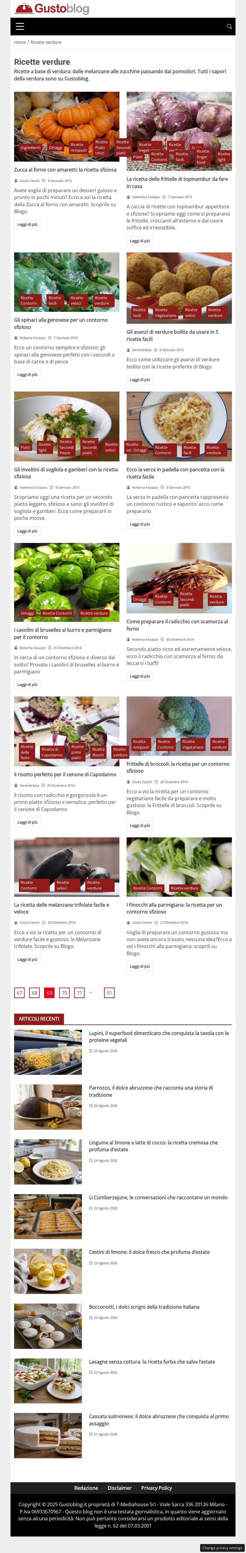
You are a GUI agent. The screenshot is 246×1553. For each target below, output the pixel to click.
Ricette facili (182, 156)
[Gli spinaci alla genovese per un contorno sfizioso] (66, 282)
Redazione (86, 1488)
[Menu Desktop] (20, 26)
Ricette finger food (203, 156)
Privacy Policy (156, 1488)
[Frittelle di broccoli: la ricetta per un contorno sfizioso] (179, 726)
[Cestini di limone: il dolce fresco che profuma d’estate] (48, 1271)
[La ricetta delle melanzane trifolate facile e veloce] (66, 867)
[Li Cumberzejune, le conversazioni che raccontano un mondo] (48, 1216)
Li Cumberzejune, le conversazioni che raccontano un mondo (158, 1197)
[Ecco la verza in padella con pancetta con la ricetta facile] (179, 427)
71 (79, 993)
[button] (229, 26)
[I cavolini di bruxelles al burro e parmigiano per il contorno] (66, 582)
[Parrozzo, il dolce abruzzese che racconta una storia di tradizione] (48, 1107)
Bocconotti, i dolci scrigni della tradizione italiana (144, 1307)
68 (34, 993)
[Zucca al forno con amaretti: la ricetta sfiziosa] (66, 127)
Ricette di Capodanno (52, 752)
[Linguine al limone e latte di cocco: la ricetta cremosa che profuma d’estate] (48, 1162)
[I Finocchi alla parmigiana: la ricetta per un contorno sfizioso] (179, 867)
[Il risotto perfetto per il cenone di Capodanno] (66, 731)
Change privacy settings (222, 1547)
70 (64, 993)
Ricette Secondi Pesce (67, 447)
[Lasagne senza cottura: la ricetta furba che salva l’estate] (48, 1381)
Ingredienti (30, 147)
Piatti (137, 156)
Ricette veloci (77, 300)
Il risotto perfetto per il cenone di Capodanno (65, 774)
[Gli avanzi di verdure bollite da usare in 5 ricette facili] (179, 288)
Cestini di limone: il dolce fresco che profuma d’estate (149, 1252)
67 (19, 993)
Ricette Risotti (98, 752)
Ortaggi (55, 147)
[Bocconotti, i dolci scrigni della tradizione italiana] (48, 1326)
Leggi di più (27, 224)
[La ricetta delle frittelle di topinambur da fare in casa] (179, 131)
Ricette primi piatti (77, 752)
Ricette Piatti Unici (101, 147)
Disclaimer (120, 1488)
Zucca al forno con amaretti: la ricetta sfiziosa (65, 169)
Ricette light (224, 156)
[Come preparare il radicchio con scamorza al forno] (179, 578)
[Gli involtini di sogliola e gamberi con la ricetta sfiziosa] (66, 427)
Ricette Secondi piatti (123, 147)
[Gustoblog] (51, 8)
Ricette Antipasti (79, 147)
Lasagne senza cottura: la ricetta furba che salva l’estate (152, 1361)
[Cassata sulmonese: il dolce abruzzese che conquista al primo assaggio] (48, 1435)
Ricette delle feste (27, 752)
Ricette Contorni (159, 156)
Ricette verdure (102, 300)
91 (109, 993)
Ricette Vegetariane (165, 312)
